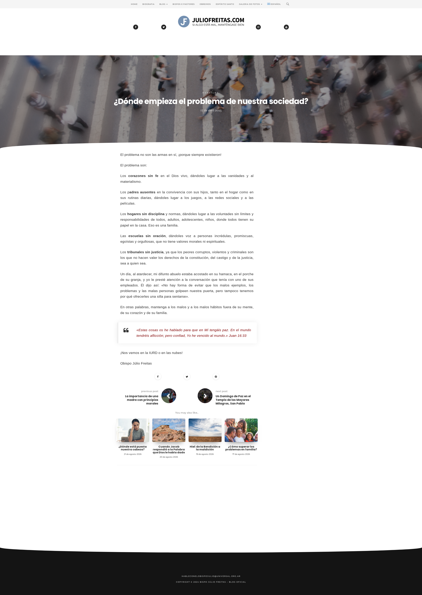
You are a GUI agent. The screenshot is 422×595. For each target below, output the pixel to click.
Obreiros (205, 4)
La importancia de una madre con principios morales (141, 399)
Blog (162, 4)
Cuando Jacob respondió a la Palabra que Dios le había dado (169, 449)
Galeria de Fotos (250, 4)
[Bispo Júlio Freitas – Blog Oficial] (211, 30)
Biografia (148, 4)
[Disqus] (187, 511)
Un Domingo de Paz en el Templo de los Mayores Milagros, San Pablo (233, 399)
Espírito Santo (225, 4)
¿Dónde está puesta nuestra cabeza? (133, 448)
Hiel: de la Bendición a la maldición (205, 448)
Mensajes (210, 93)
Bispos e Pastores (184, 4)
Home (134, 4)
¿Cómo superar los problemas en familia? (241, 448)
